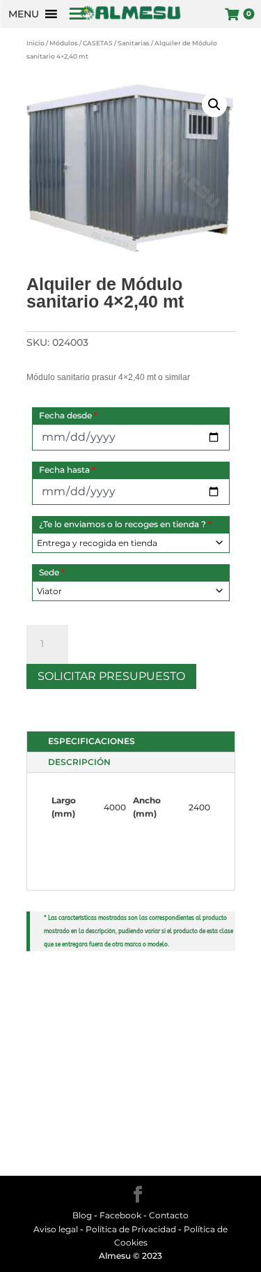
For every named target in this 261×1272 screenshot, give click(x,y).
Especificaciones (91, 741)
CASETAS (98, 43)
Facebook (121, 1215)
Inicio (35, 43)
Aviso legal (55, 1229)
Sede (52, 572)
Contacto (169, 1215)
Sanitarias (134, 43)
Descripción (79, 762)
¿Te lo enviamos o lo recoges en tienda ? (125, 524)
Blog (82, 1215)
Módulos (63, 43)
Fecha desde (68, 415)
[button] (23, 14)
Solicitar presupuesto (111, 676)
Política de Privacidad (131, 1229)
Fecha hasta (67, 469)
